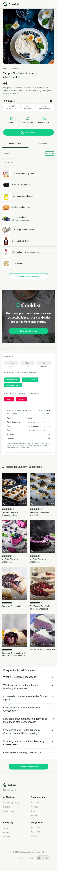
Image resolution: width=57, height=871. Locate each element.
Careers (6, 832)
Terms (30, 858)
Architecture (8, 811)
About (5, 828)
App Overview (37, 802)
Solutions (7, 807)
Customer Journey (11, 802)
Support (34, 815)
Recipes (34, 811)
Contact (6, 836)
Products (34, 807)
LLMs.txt (11, 858)
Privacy (21, 858)
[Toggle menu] (51, 4)
